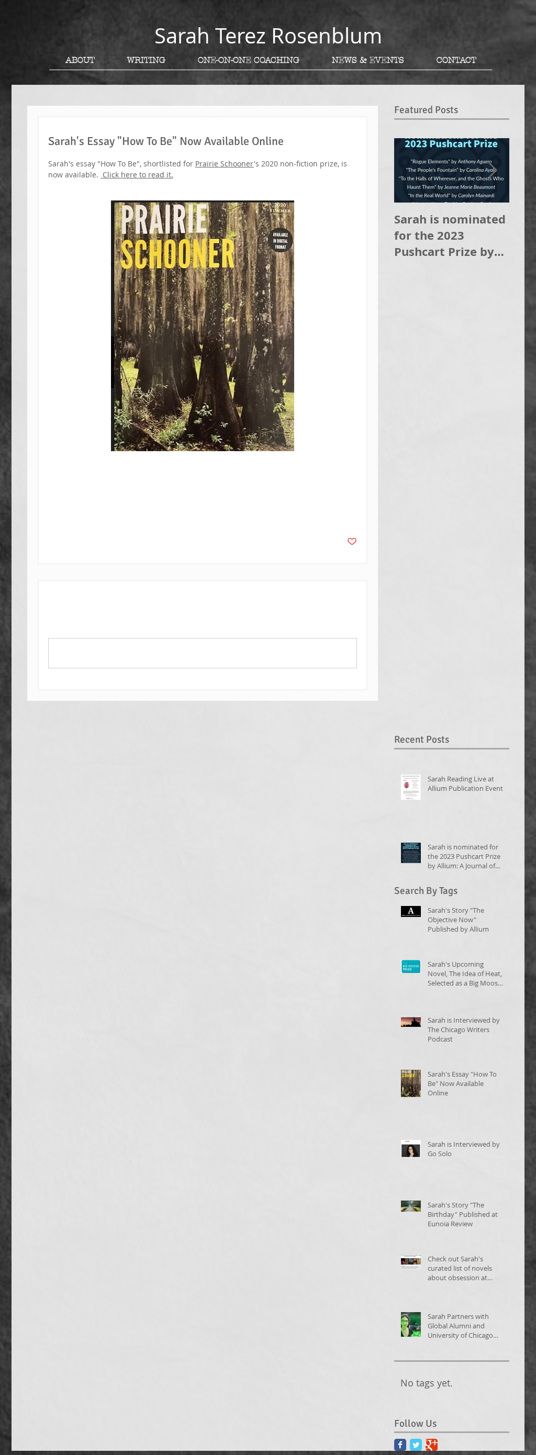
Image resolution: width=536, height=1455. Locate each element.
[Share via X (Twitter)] (79, 509)
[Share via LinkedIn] (104, 509)
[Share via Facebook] (53, 509)
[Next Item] (492, 170)
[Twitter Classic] (416, 1445)
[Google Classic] (432, 1445)
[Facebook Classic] (400, 1445)
